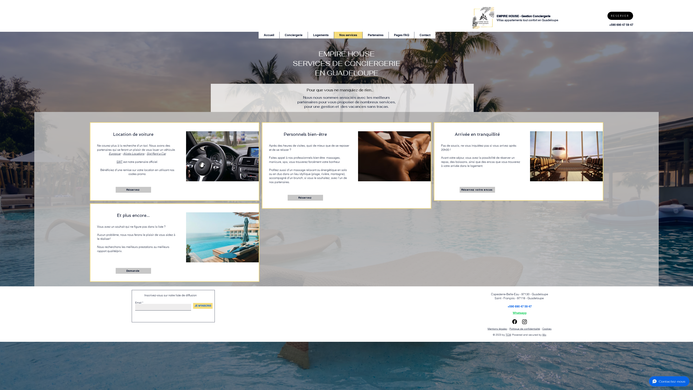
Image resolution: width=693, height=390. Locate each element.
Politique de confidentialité (524, 328)
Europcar (115, 153)
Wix (544, 334)
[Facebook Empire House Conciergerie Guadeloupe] (514, 321)
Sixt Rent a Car (156, 153)
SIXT (120, 162)
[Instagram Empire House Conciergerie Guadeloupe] (524, 321)
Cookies (547, 328)
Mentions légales (497, 328)
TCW (508, 334)
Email (138, 302)
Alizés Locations (133, 153)
